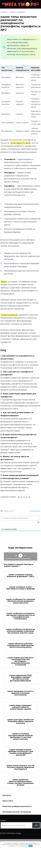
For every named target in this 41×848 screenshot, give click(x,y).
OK (30, 846)
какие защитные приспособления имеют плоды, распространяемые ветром (20, 782)
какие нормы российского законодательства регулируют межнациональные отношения (20, 661)
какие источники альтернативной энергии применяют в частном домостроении (20, 736)
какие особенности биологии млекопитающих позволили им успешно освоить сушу (20, 631)
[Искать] (36, 825)
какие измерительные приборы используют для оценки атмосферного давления (20, 752)
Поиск (3, 820)
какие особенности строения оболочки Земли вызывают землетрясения (20, 601)
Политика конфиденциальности (17, 806)
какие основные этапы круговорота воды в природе (20, 588)
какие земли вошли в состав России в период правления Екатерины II (20, 767)
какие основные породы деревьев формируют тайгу (20, 575)
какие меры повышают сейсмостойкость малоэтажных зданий (20, 707)
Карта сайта (7, 801)
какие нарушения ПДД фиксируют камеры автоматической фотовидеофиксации (20, 678)
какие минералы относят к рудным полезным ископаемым (20, 693)
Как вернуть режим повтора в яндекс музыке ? (18, 565)
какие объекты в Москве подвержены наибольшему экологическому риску (20, 645)
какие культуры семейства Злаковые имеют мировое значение (20, 721)
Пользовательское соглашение (16, 812)
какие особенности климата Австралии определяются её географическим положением (20, 616)
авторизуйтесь (34, 511)
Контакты (6, 795)
